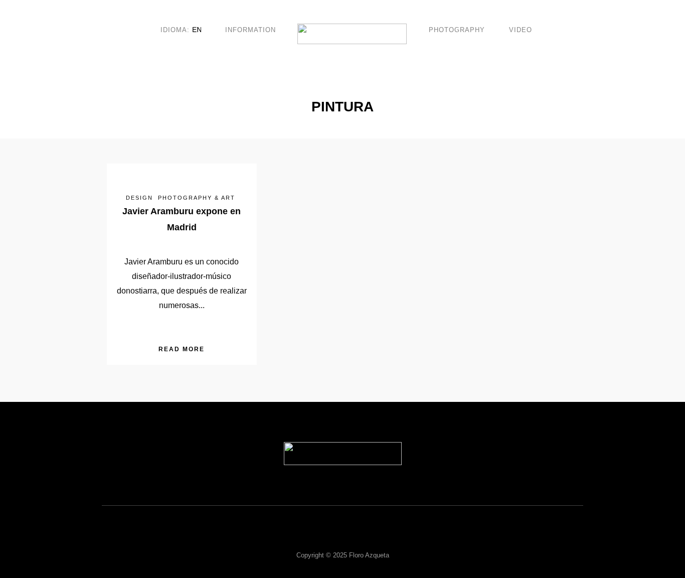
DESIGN (139, 198)
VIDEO (520, 30)
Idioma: (176, 30)
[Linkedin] (356, 537)
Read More (181, 349)
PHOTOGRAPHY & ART (196, 198)
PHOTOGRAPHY (457, 30)
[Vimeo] (329, 537)
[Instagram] (382, 537)
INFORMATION (250, 30)
